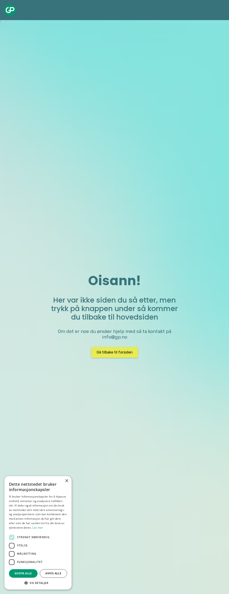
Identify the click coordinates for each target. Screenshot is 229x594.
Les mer (37, 527)
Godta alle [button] (23, 573)
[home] (10, 10)
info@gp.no (114, 337)
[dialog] (38, 533)
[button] (38, 583)
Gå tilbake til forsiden (115, 352)
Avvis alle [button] (53, 573)
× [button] (66, 481)
